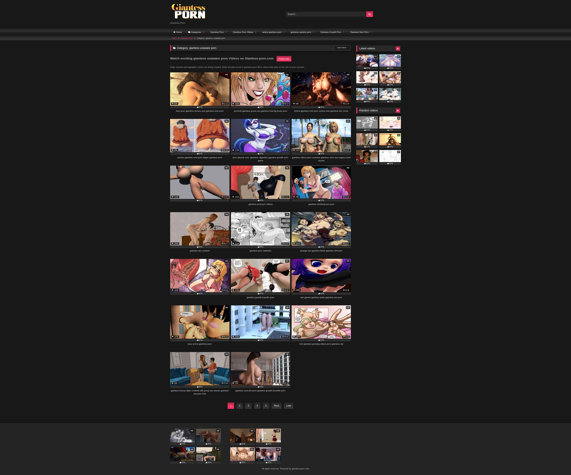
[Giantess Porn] (188, 11)
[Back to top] (562, 466)
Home (179, 32)
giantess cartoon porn (301, 32)
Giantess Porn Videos (243, 32)
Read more (284, 58)
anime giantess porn (272, 32)
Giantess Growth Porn (330, 32)
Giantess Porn (217, 32)
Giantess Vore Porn (359, 32)
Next (276, 405)
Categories (196, 32)
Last (288, 405)
